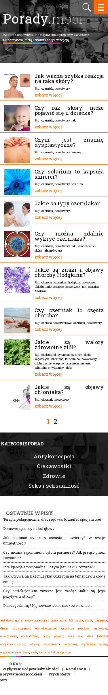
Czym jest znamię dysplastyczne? (69, 142)
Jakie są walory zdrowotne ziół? (69, 345)
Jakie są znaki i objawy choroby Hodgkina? (69, 272)
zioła (68, 368)
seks (70, 636)
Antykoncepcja (54, 456)
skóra (38, 250)
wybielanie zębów (94, 644)
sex (80, 636)
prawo (58, 636)
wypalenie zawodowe (14, 652)
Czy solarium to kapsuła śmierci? (69, 174)
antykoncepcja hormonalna (46, 620)
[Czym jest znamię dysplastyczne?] (17, 161)
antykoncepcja (11, 620)
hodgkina (74, 282)
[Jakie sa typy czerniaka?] (17, 225)
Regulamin (76, 668)
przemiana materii (77, 363)
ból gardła (76, 620)
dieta (87, 355)
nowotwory (62, 88)
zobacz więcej (48, 95)
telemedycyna (52, 250)
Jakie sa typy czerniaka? (67, 203)
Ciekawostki (54, 466)
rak (73, 120)
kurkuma (57, 359)
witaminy (57, 368)
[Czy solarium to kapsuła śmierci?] (17, 193)
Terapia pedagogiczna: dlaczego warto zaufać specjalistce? (52, 519)
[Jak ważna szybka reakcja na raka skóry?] (17, 97)
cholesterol (48, 355)
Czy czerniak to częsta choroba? (69, 313)
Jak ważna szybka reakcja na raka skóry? (69, 78)
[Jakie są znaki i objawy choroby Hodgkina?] (17, 291)
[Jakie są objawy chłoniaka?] (17, 408)
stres (90, 636)
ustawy (34, 644)
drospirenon (21, 628)
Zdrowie (54, 475)
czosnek (76, 355)
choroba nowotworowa (56, 323)
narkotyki (100, 628)
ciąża (88, 620)
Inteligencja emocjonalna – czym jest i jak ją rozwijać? (48, 567)
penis (46, 636)
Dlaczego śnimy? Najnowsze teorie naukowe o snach (47, 605)
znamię (76, 152)
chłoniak (47, 399)
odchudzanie (43, 363)
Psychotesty (59, 674)
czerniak (47, 88)
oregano (58, 363)
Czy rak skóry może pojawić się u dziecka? (69, 110)
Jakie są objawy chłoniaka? (69, 389)
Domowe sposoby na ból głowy (28, 528)
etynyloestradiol (45, 628)
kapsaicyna (42, 359)
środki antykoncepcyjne (55, 652)
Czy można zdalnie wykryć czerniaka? (69, 236)
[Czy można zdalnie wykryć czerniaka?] (17, 255)
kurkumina (72, 359)
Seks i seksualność (54, 485)
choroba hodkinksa (54, 282)
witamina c (42, 368)
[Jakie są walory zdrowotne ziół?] (17, 363)
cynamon (64, 355)
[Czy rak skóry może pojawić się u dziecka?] (17, 129)
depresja (100, 620)
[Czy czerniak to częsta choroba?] (17, 332)
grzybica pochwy (75, 628)
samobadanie (86, 246)
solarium (77, 184)
